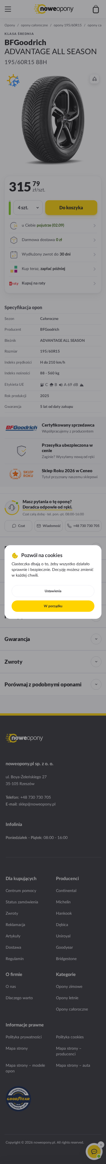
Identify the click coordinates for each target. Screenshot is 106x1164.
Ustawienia (53, 591)
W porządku (53, 606)
